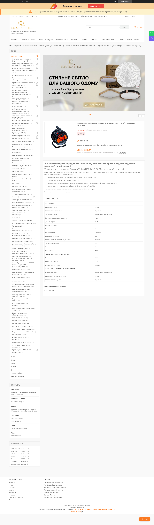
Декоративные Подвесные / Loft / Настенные (24, 245)
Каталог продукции (19, 136)
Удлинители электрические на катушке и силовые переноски (72, 46)
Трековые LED (17, 168)
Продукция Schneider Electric (22, 83)
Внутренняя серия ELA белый (22, 332)
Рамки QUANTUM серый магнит (20, 338)
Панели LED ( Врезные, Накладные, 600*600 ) (20, 234)
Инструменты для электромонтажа (18, 129)
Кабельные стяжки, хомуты (22, 120)
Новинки (84, 40)
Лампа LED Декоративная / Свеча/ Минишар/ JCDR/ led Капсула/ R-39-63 (22, 258)
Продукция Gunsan (19, 138)
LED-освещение (17, 106)
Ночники (15, 184)
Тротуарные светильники (21, 200)
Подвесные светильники (21, 144)
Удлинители (16, 163)
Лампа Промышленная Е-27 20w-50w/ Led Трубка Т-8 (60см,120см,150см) (23, 265)
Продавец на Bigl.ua (77, 507)
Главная (14, 40)
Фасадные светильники (21, 194)
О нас (33, 40)
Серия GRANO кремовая (21, 323)
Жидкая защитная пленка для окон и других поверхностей (23, 286)
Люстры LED (16, 171)
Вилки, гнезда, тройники (21, 241)
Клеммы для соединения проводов (21, 102)
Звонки (15, 218)
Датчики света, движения (21, 220)
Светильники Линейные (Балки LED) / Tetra (23, 180)
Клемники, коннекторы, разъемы (20, 159)
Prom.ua (87, 505)
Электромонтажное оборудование (19, 314)
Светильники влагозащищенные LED (20, 230)
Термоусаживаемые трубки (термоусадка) (22, 117)
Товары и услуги (16, 56)
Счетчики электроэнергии (53, 482)
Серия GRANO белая (19, 321)
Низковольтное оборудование (18, 79)
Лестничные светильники (21, 141)
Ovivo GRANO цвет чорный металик (21, 346)
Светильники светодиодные (22, 223)
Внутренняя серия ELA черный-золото (23, 309)
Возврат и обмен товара (129, 40)
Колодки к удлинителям (20, 166)
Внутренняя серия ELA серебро (20, 304)
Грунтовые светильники (21, 150)
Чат (146, 519)
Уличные (15, 215)
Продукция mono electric (52, 492)
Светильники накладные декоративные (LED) (21, 290)
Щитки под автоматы (20, 269)
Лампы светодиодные (20, 249)
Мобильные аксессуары (21, 75)
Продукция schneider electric (54, 490)
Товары (24, 40)
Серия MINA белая (18, 318)
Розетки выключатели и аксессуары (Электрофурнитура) (24, 69)
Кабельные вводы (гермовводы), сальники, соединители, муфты (21, 111)
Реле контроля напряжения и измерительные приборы (22, 65)
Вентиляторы (17, 147)
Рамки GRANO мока (19, 335)
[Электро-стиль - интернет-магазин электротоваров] (22, 25)
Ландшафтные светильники (22, 197)
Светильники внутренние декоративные (21, 190)
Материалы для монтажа (53, 497)
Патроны (15, 152)
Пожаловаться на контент (83, 509)
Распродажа (16, 353)
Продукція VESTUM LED (20, 350)
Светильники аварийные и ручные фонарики (22, 206)
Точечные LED (17, 226)
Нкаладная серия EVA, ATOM (22, 238)
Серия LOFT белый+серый (21, 326)
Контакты (94, 40)
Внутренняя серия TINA (20, 277)
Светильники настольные (21, 202)
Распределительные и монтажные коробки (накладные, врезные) (20, 92)
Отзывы (74, 40)
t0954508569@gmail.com (19, 429)
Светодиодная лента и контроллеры (20, 211)
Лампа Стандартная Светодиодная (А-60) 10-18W (22, 252)
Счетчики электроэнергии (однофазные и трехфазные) (22, 60)
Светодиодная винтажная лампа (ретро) (21, 295)
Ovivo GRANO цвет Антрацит (22, 329)
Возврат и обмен (17, 373)
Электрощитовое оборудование (18, 86)
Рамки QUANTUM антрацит (22, 342)
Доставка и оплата (109, 40)
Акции (13, 363)
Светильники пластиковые (22, 155)
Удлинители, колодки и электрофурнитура (31, 46)
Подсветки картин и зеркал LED (22, 175)
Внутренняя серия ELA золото (20, 300)
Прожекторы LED (18, 186)
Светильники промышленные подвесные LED (23, 273)
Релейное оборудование (53, 485)
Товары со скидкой (45, 40)
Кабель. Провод (49, 495)
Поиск (124, 27)
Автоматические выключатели (18, 281)
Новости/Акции (62, 40)
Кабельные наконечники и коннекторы (22, 124)
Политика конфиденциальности (104, 509)
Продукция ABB (17, 133)
